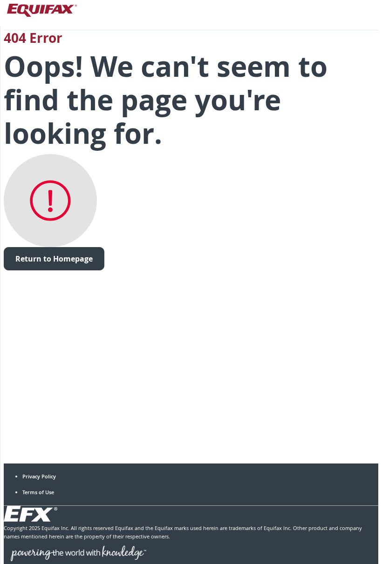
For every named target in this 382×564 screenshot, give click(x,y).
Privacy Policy (39, 476)
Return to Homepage (54, 259)
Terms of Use (38, 492)
